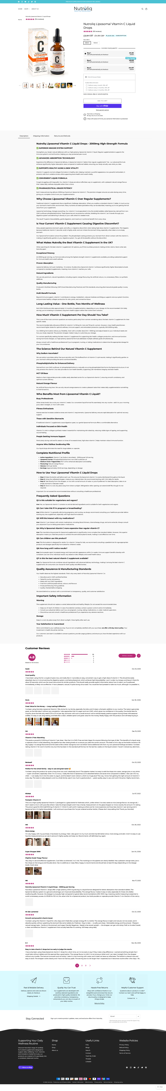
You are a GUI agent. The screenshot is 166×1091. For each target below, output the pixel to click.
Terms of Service (124, 1053)
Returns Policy (99, 1003)
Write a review (127, 656)
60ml (87, 42)
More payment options (102, 110)
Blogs (88, 1047)
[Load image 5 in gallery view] (51, 85)
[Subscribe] (138, 1016)
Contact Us (131, 998)
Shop (53, 1047)
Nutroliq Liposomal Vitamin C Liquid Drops (38, 16)
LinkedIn (88, 1061)
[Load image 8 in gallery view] (69, 85)
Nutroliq (50, 1082)
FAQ (87, 1045)
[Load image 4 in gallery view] (44, 85)
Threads (88, 1059)
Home (20, 19)
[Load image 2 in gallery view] (32, 85)
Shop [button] (55, 1040)
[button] (27, 9)
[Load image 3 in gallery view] (38, 85)
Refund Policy (124, 1047)
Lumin (62, 1082)
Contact (88, 1053)
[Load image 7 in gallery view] (63, 85)
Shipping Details (32, 996)
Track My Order (91, 1056)
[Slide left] (20, 85)
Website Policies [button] (128, 1040)
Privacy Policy (124, 1045)
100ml (95, 42)
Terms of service (108, 1082)
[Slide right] (74, 85)
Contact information (77, 1082)
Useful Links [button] (92, 1040)
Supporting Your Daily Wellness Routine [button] (30, 1042)
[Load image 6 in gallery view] (57, 85)
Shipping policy (118, 1082)
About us (55, 1050)
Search (88, 1050)
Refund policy (89, 1082)
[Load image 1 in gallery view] (25, 85)
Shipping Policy (124, 1050)
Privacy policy (98, 1082)
